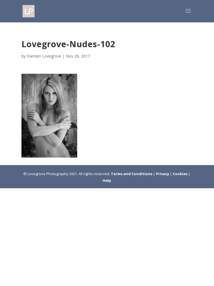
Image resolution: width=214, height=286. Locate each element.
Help (107, 180)
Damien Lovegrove (44, 56)
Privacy (163, 173)
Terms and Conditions (132, 173)
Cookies (180, 173)
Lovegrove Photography (48, 173)
